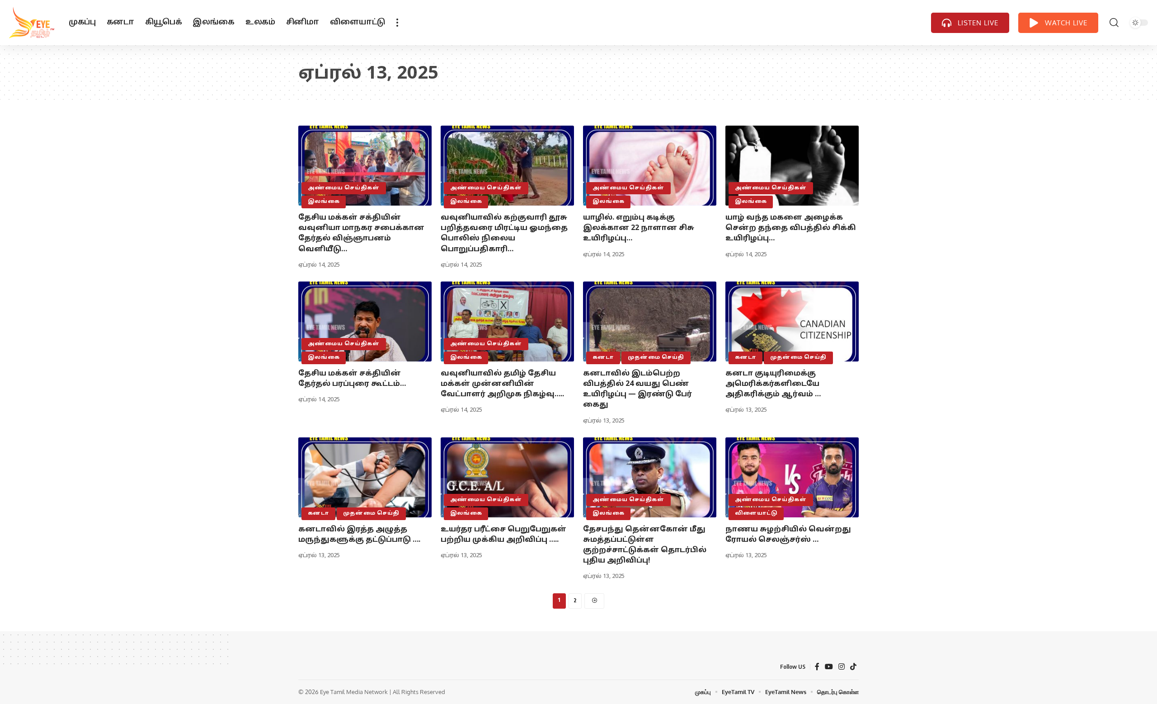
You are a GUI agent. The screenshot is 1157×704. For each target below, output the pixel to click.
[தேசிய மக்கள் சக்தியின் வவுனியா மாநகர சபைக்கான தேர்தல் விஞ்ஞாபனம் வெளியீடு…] (365, 166)
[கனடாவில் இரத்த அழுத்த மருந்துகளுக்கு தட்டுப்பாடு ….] (365, 477)
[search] (1114, 22)
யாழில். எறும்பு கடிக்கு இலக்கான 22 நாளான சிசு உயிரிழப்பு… (638, 228)
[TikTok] (853, 667)
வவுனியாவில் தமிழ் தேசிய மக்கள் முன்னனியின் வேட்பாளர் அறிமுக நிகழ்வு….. (502, 384)
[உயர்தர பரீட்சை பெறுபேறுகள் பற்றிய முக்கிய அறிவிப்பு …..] (507, 477)
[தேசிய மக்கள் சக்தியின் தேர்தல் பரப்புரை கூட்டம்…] (365, 321)
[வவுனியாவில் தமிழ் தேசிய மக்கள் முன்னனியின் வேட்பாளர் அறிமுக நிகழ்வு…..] (507, 321)
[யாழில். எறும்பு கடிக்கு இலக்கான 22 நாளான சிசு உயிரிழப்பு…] (649, 166)
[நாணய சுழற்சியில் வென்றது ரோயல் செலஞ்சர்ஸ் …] (792, 477)
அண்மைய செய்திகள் (344, 188)
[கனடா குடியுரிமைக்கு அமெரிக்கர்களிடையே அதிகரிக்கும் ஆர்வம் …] (792, 321)
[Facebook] (817, 667)
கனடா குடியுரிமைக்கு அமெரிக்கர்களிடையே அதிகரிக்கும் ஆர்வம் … (773, 384)
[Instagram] (841, 667)
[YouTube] (829, 667)
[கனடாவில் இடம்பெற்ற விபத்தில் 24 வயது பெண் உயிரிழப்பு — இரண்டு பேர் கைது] (649, 321)
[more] (397, 22)
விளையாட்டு (756, 513)
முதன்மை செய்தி (656, 357)
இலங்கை (324, 201)
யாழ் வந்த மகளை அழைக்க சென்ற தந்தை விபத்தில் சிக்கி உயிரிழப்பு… (790, 228)
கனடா (603, 357)
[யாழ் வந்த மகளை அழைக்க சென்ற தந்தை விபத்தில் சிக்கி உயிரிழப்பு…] (792, 166)
